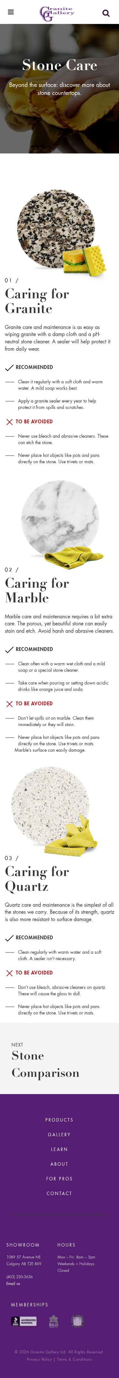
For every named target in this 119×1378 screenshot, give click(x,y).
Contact (59, 1194)
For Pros (59, 1179)
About (59, 1165)
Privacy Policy (39, 1360)
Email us (13, 1284)
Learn (59, 1150)
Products (59, 1120)
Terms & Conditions (74, 1360)
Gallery (59, 1135)
